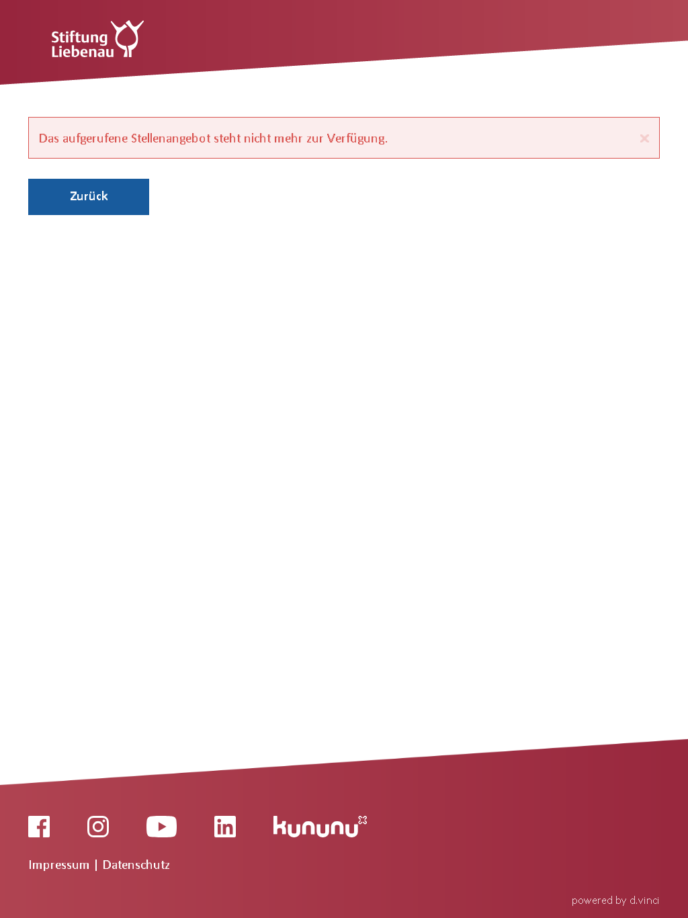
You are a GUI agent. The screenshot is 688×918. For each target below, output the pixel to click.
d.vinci (645, 899)
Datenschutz (136, 864)
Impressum (60, 864)
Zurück (89, 195)
